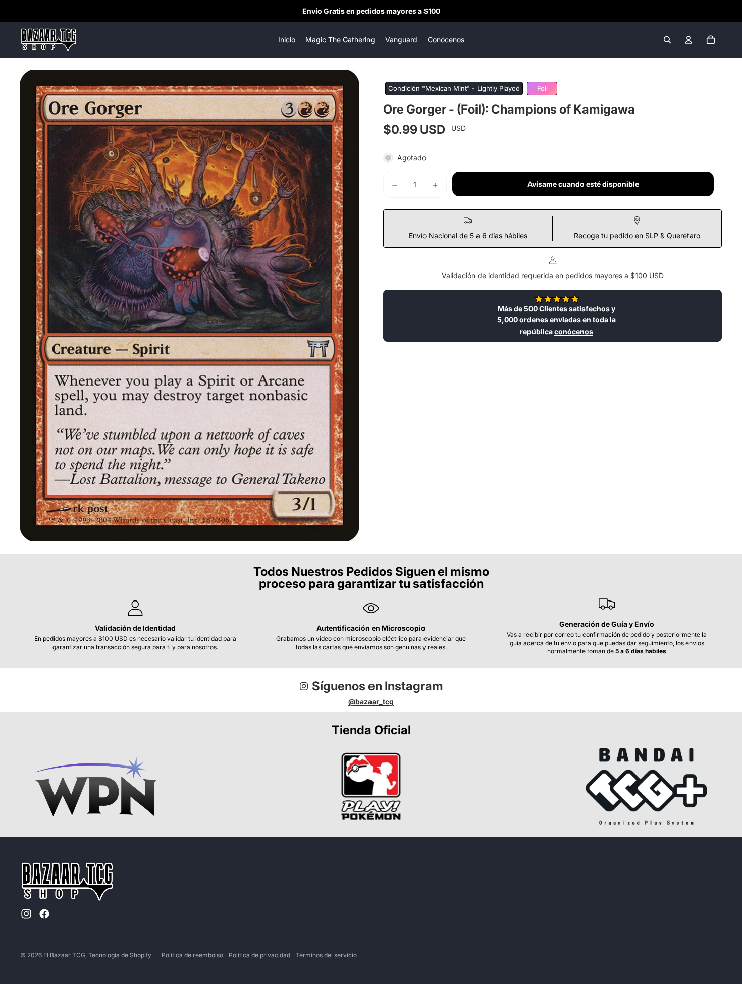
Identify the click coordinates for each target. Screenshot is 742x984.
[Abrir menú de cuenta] (688, 40)
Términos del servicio (326, 955)
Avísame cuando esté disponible (583, 184)
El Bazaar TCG (64, 955)
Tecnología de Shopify (119, 955)
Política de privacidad (259, 955)
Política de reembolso (192, 955)
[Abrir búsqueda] (667, 40)
